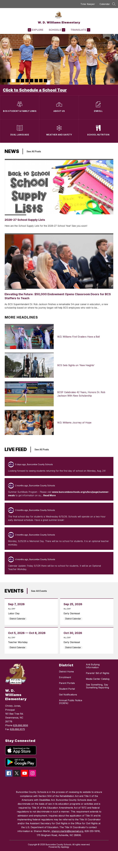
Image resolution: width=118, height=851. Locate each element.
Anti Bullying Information (93, 666)
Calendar (105, 4)
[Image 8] (36, 80)
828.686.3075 (17, 729)
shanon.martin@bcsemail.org (67, 831)
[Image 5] (22, 80)
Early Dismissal (72, 613)
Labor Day (14, 613)
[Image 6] (27, 80)
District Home (66, 671)
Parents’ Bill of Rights (97, 673)
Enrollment (65, 677)
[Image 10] (45, 80)
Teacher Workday (19, 642)
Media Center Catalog (97, 678)
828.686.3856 (20, 725)
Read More (49, 495)
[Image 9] (41, 80)
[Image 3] (13, 80)
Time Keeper (87, 4)
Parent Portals (67, 683)
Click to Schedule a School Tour (35, 90)
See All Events (39, 590)
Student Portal (67, 688)
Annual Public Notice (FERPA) (70, 702)
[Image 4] (18, 80)
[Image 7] (31, 80)
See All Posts (34, 151)
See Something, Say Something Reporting (97, 686)
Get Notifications (68, 694)
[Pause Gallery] (112, 80)
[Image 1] (4, 80)
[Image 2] (8, 80)
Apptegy (65, 847)
